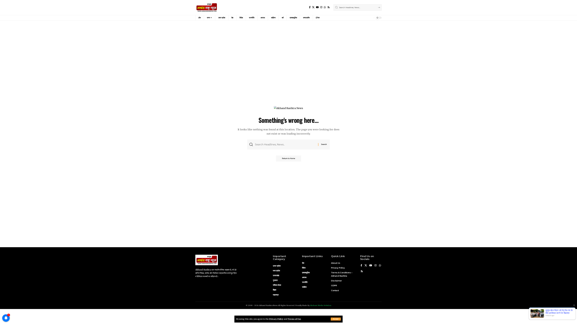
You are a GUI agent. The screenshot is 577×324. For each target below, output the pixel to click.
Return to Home (288, 158)
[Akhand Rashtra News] (206, 7)
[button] (336, 319)
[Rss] (329, 7)
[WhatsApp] (325, 7)
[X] (313, 7)
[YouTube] (317, 7)
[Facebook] (309, 7)
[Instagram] (321, 7)
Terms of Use (294, 319)
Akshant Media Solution (320, 305)
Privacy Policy (276, 319)
